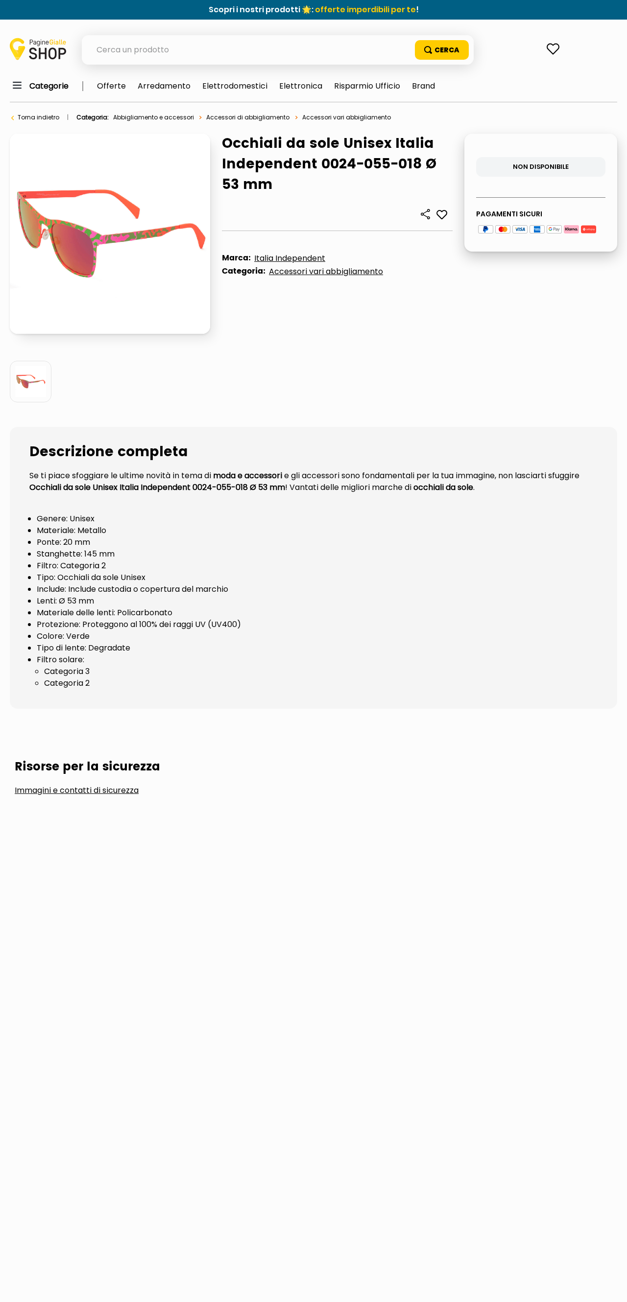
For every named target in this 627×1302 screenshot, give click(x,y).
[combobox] (278, 50)
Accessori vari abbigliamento (346, 117)
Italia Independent (289, 258)
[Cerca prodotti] (442, 50)
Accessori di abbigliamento (247, 117)
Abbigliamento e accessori (153, 117)
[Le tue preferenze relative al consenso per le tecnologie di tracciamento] (610, 1285)
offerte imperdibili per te (365, 9)
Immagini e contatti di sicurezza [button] (77, 790)
